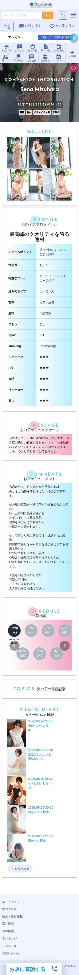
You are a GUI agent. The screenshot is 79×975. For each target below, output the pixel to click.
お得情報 (8, 931)
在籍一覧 (32, 48)
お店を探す (30, 26)
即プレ (5, 58)
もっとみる (20, 869)
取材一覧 (45, 48)
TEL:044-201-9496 (55, 37)
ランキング (9, 938)
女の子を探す (62, 26)
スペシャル (9, 945)
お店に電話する (27, 969)
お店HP (72, 54)
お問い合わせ (11, 953)
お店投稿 (31, 58)
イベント (58, 58)
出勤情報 (58, 48)
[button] (14, 646)
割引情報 (45, 58)
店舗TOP (6, 48)
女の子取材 (9, 909)
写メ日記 (18, 58)
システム (19, 48)
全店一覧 (7, 26)
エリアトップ (11, 901)
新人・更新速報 (12, 916)
